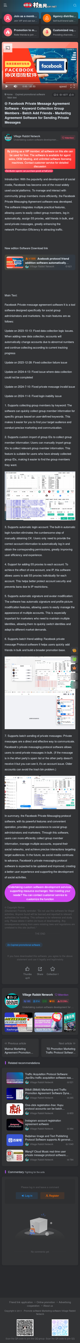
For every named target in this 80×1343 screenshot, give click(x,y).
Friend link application (21, 1302)
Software (25, 248)
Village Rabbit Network (27, 136)
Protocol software (28, 644)
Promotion (21, 229)
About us (48, 1305)
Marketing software (51, 1310)
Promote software (32, 1310)
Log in (28, 1195)
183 (28, 1001)
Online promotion (46, 1302)
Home (9, 94)
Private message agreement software (40, 304)
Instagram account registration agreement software (43, 1122)
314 (38, 1001)
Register (54, 1195)
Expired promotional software (30, 94)
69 (53, 1001)
